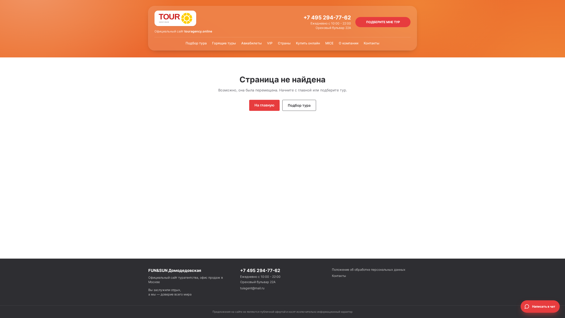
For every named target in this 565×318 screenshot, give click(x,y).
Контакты (371, 43)
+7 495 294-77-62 (327, 17)
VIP (270, 43)
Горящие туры (224, 43)
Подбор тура (196, 43)
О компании (348, 43)
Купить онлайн (308, 43)
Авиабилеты (251, 43)
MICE (329, 43)
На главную (264, 105)
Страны (284, 43)
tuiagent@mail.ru (252, 288)
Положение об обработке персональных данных (368, 269)
